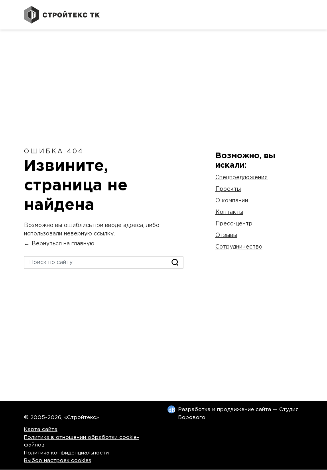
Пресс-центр (233, 223)
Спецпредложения (241, 177)
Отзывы (226, 235)
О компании (231, 200)
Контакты (229, 212)
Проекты (228, 189)
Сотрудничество (238, 247)
